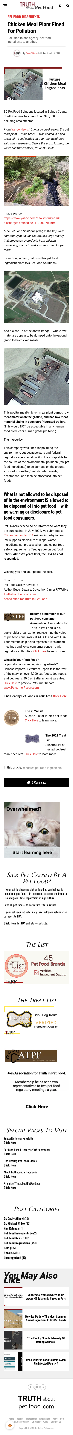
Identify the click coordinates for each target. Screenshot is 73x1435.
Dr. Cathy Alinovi (14, 1218)
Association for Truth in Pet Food (25, 599)
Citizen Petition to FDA (18, 535)
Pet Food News (13, 1238)
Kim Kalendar (12, 1228)
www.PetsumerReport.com (21, 687)
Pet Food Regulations (17, 1243)
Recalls (8, 1252)
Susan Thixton (31, 53)
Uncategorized (12, 1257)
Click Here (39, 651)
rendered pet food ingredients (42, 767)
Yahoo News (19, 129)
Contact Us (56, 1421)
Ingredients (31, 1418)
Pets (6, 1248)
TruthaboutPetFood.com (20, 594)
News (55, 1418)
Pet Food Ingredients (17, 1233)
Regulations (44, 1418)
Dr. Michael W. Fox (14, 1223)
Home (11, 1418)
